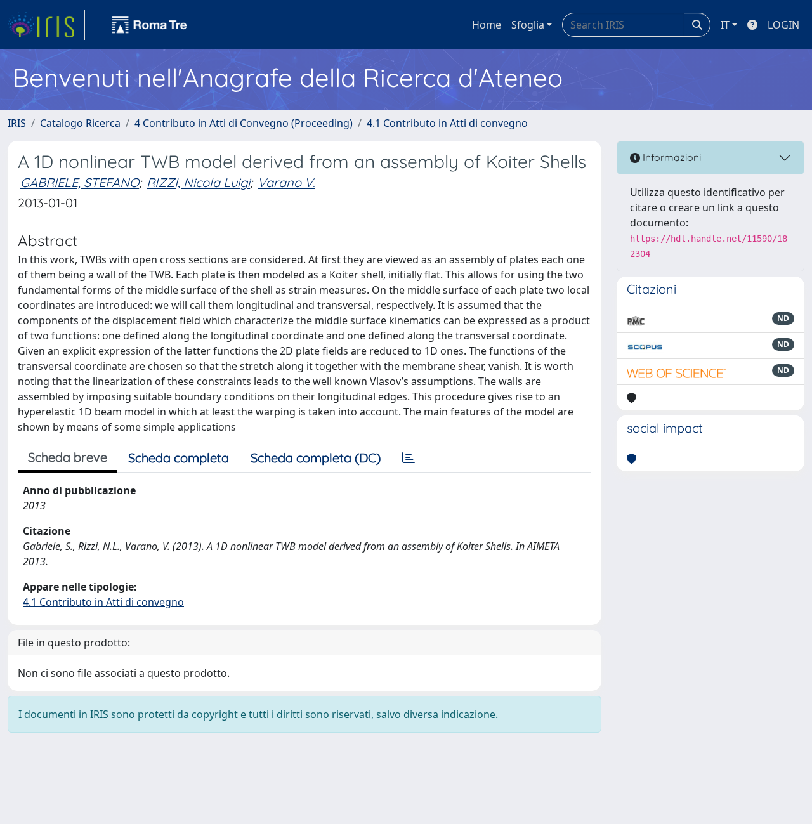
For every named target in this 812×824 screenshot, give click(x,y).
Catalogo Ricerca (80, 123)
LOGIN (783, 25)
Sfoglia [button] (527, 25)
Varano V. (286, 182)
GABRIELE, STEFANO (79, 182)
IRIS (17, 123)
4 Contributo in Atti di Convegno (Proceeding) (243, 123)
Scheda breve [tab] (67, 457)
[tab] (408, 458)
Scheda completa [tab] (178, 458)
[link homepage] (46, 25)
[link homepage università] (149, 25)
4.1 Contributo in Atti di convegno (447, 123)
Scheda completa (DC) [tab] (316, 458)
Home (486, 25)
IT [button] (725, 25)
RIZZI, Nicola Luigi (198, 182)
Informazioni (670, 157)
